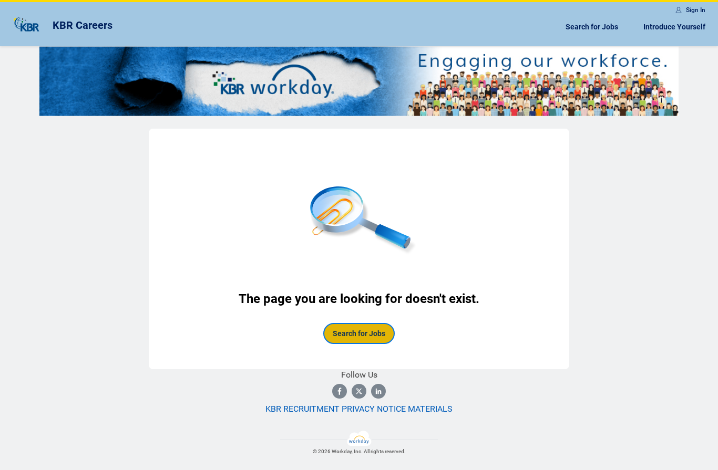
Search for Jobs (592, 27)
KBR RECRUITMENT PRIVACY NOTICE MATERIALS (359, 409)
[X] (359, 391)
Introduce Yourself (674, 27)
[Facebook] (339, 391)
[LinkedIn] (378, 391)
